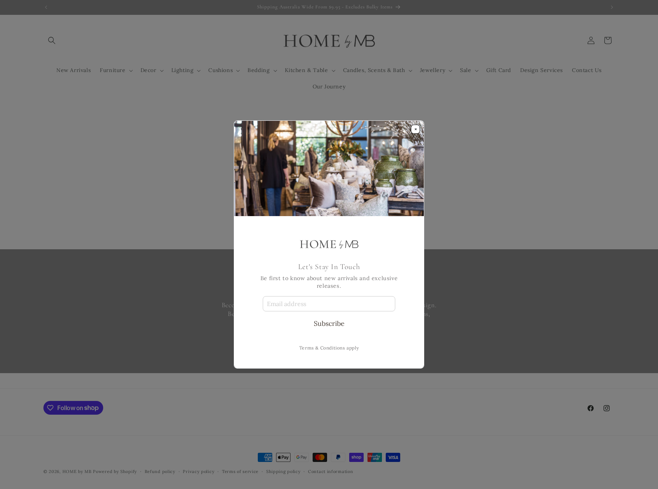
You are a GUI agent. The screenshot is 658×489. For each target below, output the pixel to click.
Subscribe (329, 323)
